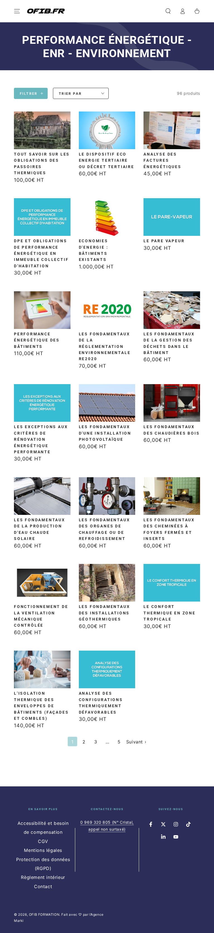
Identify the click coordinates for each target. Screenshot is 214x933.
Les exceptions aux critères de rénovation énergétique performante (41, 439)
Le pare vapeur (164, 241)
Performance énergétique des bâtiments (37, 340)
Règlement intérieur (43, 877)
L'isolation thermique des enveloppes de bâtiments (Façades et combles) (41, 706)
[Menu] (17, 11)
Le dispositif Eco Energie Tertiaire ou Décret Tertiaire (106, 160)
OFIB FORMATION (44, 914)
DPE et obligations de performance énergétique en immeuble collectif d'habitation (41, 253)
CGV (43, 841)
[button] (168, 11)
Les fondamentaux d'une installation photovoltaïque (105, 433)
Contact (43, 886)
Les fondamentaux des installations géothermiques (104, 612)
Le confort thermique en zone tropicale (170, 612)
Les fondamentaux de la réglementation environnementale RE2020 (105, 346)
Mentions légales (43, 850)
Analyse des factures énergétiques (162, 160)
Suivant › (136, 742)
